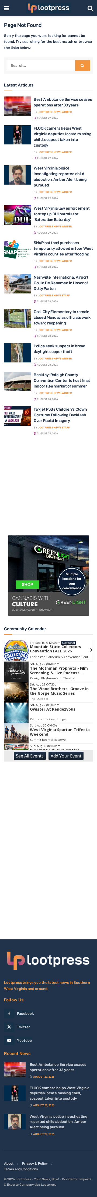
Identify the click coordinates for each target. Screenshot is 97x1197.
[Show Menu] (6, 8)
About (8, 1163)
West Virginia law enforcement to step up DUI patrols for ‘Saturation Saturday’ (61, 214)
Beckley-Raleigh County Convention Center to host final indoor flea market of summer (62, 380)
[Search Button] (90, 8)
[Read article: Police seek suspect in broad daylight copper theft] (17, 352)
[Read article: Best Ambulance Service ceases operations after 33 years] (17, 106)
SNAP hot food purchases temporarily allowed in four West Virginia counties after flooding (63, 248)
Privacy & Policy (35, 1163)
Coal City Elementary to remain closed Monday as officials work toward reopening (62, 317)
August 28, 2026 (47, 266)
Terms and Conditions (21, 1169)
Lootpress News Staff (54, 295)
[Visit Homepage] (48, 8)
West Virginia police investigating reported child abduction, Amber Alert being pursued (58, 1121)
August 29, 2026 (47, 117)
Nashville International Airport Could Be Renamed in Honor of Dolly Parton (61, 283)
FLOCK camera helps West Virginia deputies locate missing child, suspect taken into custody (59, 1093)
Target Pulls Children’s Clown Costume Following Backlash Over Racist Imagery (60, 415)
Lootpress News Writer (55, 111)
